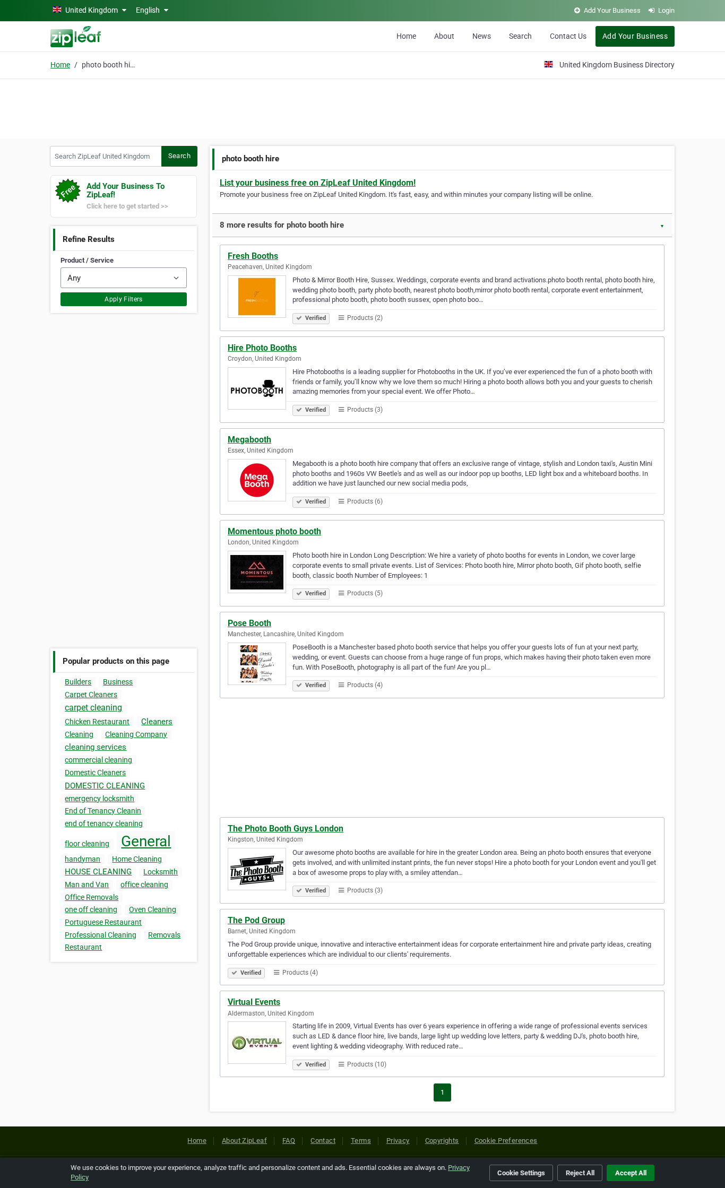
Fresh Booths (253, 256)
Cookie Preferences (506, 1140)
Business (118, 682)
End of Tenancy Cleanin (103, 811)
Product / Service (87, 260)
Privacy (398, 1140)
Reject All (580, 1173)
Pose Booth (249, 623)
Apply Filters (124, 299)
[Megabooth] (260, 482)
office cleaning (144, 884)
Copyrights (442, 1140)
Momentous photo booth (274, 531)
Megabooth (249, 440)
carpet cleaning (93, 708)
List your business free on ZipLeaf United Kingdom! (318, 183)
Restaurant (83, 947)
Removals (164, 935)
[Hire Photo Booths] (260, 390)
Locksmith (160, 872)
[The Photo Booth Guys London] (260, 871)
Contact (322, 1140)
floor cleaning (87, 843)
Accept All (630, 1173)
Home (406, 36)
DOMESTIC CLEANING (105, 786)
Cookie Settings (521, 1173)
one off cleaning (91, 909)
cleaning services (95, 747)
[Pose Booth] (260, 665)
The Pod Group (256, 920)
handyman (82, 859)
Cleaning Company (136, 734)
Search (520, 36)
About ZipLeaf (244, 1140)
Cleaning (79, 734)
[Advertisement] (362, 107)
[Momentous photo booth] (260, 573)
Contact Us (568, 36)
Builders (78, 682)
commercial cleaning (98, 760)
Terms (361, 1140)
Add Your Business (635, 36)
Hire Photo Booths (262, 348)
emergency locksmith (99, 798)
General (146, 841)
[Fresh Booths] (260, 298)
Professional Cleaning (100, 935)
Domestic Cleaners (95, 772)
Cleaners (156, 721)
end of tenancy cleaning (104, 823)
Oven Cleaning (152, 909)
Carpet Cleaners (91, 694)
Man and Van (87, 884)
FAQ (288, 1140)
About (444, 36)
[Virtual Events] (260, 1044)
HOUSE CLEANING (98, 872)
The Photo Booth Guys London (285, 828)
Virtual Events (254, 1002)
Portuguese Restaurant (103, 922)
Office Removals (91, 897)
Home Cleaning (137, 859)
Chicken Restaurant (97, 721)
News (481, 36)
